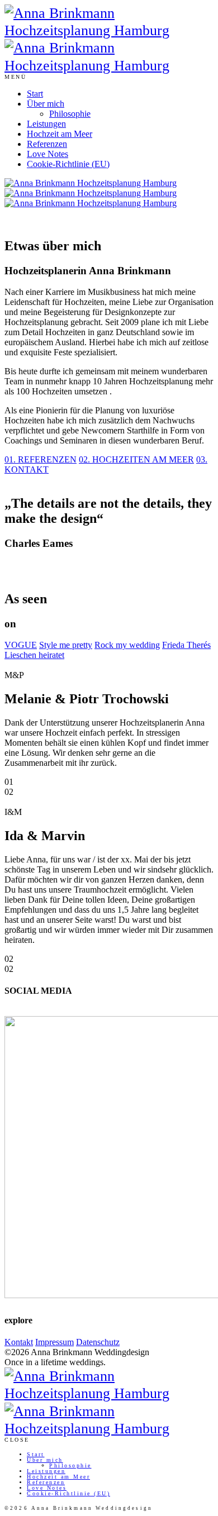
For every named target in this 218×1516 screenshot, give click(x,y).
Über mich (45, 103)
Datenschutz (98, 1342)
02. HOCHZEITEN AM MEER (136, 459)
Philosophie (70, 113)
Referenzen (47, 144)
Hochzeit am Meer (59, 134)
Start (35, 93)
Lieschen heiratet (34, 655)
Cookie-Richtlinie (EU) (68, 164)
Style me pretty (65, 645)
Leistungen (46, 123)
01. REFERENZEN (40, 459)
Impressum (54, 1342)
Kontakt (18, 1342)
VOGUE (20, 645)
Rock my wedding (127, 645)
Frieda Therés (186, 645)
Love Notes (47, 154)
